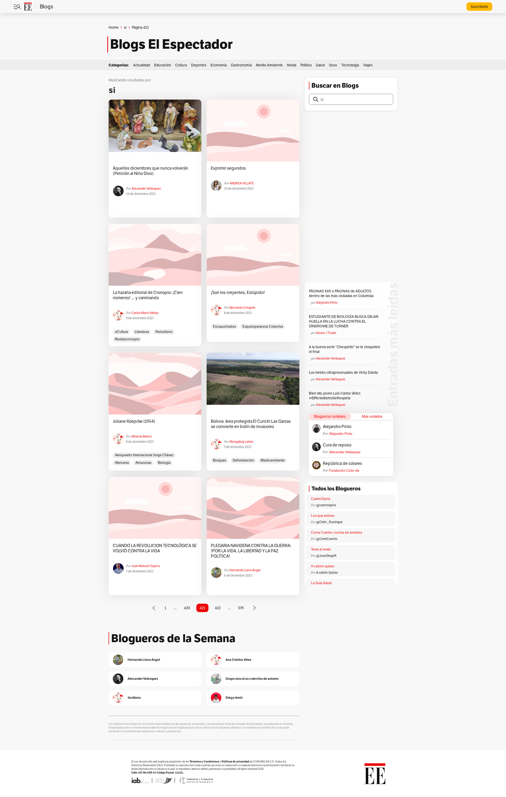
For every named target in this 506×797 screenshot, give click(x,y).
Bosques (219, 460)
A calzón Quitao (327, 572)
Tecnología (350, 65)
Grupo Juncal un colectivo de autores (252, 679)
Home (114, 27)
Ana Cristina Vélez (238, 660)
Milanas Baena (142, 436)
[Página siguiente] (254, 608)
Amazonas (143, 462)
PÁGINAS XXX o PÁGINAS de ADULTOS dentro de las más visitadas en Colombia (341, 293)
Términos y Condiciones (204, 761)
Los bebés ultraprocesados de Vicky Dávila (344, 372)
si (125, 27)
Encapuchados (224, 326)
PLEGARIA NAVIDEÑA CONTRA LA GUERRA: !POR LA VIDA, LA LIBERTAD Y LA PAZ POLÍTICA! (251, 551)
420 (187, 608)
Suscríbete (479, 6)
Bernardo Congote (242, 307)
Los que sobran (322, 515)
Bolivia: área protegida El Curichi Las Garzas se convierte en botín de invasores (251, 424)
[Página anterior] (154, 608)
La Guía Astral (321, 583)
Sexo (333, 65)
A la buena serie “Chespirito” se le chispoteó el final (344, 349)
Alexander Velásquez (146, 188)
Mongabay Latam (241, 442)
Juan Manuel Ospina (146, 566)
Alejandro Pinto (327, 302)
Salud (320, 65)
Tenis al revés (321, 549)
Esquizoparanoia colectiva (262, 326)
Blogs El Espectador (171, 44)
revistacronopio (127, 339)
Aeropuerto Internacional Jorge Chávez (144, 455)
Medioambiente (273, 460)
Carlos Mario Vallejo (145, 313)
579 (241, 608)
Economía (219, 65)
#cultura (121, 331)
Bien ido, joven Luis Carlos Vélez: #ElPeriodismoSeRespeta (335, 395)
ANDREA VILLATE (242, 183)
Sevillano (134, 698)
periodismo (164, 331)
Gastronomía (241, 65)
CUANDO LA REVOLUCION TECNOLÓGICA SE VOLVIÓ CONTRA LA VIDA (155, 548)
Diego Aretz (234, 698)
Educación (162, 65)
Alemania (122, 462)
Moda (291, 65)
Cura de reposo (337, 445)
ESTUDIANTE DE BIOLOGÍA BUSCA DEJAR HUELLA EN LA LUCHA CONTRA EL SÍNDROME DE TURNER (343, 321)
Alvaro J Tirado (326, 333)
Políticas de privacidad (235, 761)
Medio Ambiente (269, 65)
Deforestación (243, 460)
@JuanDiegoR (326, 556)
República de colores (342, 463)
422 (218, 608)
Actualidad (141, 65)
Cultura (181, 65)
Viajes (368, 65)
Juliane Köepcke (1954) (134, 421)
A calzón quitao (322, 566)
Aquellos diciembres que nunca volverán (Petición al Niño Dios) (150, 171)
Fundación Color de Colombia (344, 470)
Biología (164, 462)
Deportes (198, 65)
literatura (142, 331)
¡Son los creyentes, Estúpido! (238, 292)
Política (306, 65)
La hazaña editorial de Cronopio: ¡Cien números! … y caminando (148, 295)
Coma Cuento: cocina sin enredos (336, 532)
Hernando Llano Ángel (245, 570)
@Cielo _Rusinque (329, 522)
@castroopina (326, 505)
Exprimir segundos (228, 168)
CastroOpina (320, 498)
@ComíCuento (326, 539)
